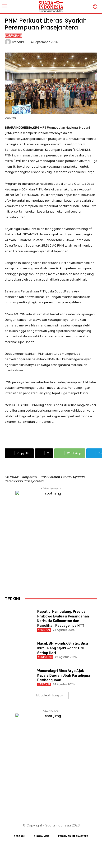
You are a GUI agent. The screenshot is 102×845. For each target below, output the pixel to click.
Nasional (44, 629)
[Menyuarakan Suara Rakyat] (51, 6)
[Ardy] (8, 42)
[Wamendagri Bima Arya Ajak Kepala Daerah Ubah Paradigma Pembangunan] (18, 675)
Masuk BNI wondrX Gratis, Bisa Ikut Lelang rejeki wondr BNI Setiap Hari (62, 648)
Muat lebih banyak (49, 695)
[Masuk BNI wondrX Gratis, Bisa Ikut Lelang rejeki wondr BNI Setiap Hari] (18, 648)
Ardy (20, 41)
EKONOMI (12, 477)
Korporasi (13, 35)
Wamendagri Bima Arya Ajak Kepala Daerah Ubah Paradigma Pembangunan (63, 675)
